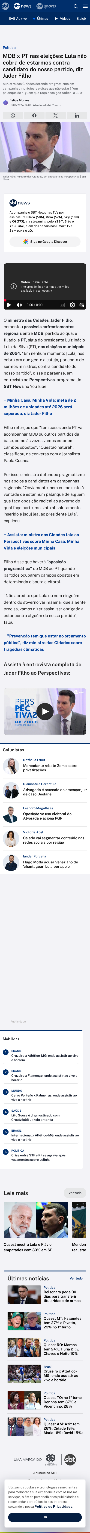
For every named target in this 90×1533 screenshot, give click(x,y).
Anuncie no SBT (45, 1473)
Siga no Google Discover (48, 241)
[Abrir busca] (75, 6)
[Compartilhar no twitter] (55, 115)
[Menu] (85, 6)
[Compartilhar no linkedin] (77, 115)
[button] (36, 1231)
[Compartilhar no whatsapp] (13, 115)
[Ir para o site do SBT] (70, 1459)
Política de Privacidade (53, 1506)
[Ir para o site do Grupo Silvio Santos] (38, 1459)
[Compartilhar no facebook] (34, 115)
